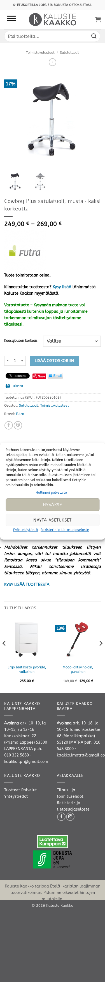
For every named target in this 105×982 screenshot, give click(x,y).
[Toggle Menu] (11, 19)
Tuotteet (12, 790)
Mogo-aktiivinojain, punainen (78, 669)
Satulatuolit (69, 53)
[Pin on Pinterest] (18, 425)
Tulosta (17, 386)
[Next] (100, 654)
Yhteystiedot (16, 796)
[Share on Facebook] (8, 425)
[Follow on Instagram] (70, 817)
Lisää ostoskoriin (54, 360)
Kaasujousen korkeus (21, 340)
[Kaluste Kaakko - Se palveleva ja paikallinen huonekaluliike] (52, 19)
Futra (20, 414)
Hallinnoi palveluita (51, 492)
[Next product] (53, 62)
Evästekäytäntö (25, 530)
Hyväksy (52, 504)
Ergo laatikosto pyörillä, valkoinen (27, 669)
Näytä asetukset (52, 520)
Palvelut (29, 790)
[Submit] (94, 36)
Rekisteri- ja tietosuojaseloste (65, 530)
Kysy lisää (62, 287)
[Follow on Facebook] (61, 817)
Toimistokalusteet (40, 53)
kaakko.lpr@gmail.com (26, 761)
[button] (98, 19)
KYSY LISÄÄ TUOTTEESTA (26, 584)
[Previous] (4, 654)
